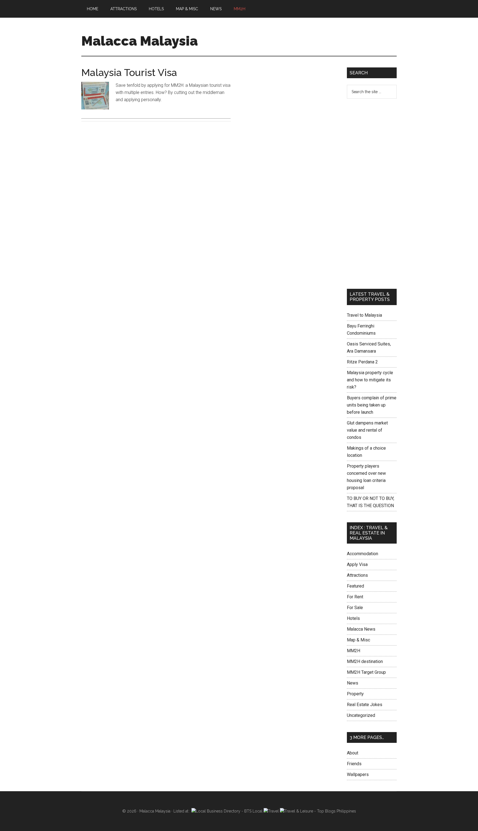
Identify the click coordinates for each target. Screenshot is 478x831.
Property (355, 693)
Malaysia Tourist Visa (129, 72)
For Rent (355, 596)
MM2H (353, 650)
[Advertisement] (289, 106)
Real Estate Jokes (364, 704)
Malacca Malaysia (139, 41)
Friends (354, 763)
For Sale (355, 607)
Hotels (353, 618)
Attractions (357, 575)
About (352, 753)
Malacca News (361, 629)
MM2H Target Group (366, 672)
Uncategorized (361, 715)
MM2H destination (365, 661)
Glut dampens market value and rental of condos (367, 430)
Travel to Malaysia (364, 315)
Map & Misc (358, 640)
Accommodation (362, 553)
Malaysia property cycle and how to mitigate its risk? (370, 380)
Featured (355, 586)
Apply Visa (357, 564)
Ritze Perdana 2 (362, 362)
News (352, 683)
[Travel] (271, 811)
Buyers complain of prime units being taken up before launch (371, 405)
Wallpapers (358, 774)
